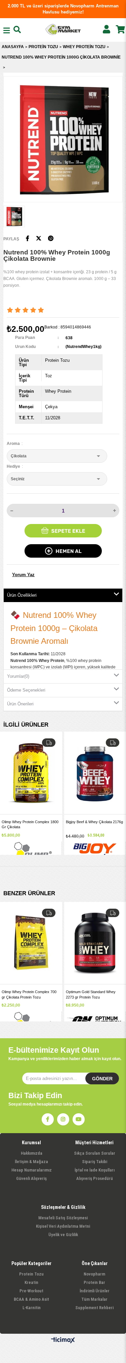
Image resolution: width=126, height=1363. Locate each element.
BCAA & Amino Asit (31, 1299)
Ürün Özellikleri (22, 595)
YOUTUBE (79, 1119)
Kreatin (31, 1282)
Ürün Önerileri (20, 703)
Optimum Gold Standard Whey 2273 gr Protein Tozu (91, 994)
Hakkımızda (31, 1153)
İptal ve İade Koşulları (95, 1170)
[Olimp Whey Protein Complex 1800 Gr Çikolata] (31, 773)
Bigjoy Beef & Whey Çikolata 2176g (94, 822)
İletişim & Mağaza (31, 1161)
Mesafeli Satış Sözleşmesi (63, 1217)
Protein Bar (94, 1282)
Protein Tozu (31, 1274)
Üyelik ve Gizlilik (63, 1234)
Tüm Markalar (94, 1299)
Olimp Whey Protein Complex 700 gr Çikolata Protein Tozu (29, 994)
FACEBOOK (48, 1119)
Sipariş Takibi (94, 1161)
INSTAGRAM (63, 1119)
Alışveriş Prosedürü (94, 1178)
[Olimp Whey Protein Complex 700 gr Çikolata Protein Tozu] (31, 943)
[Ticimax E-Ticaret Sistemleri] (63, 1340)
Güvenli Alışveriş (31, 1178)
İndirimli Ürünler (95, 1290)
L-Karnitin (32, 1307)
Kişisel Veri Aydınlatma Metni (63, 1226)
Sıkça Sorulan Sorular (94, 1153)
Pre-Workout (31, 1290)
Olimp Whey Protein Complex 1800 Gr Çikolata (30, 824)
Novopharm (94, 1274)
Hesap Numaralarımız (31, 1170)
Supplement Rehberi (94, 1307)
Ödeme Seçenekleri (26, 690)
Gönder (102, 1078)
